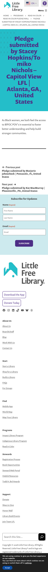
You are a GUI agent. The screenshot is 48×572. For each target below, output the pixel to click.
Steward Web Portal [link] (11, 470)
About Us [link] (6, 326)
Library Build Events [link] (11, 516)
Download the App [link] (14, 294)
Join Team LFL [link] (8, 521)
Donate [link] (5, 499)
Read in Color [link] (8, 446)
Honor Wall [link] (7, 510)
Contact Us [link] (7, 348)
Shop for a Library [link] (10, 371)
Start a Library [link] (8, 366)
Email (9, 226)
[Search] (41, 536)
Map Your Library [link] (10, 417)
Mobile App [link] (7, 406)
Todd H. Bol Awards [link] (11, 481)
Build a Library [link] (8, 377)
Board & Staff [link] (8, 331)
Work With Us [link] (8, 342)
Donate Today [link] (11, 303)
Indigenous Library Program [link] (14, 441)
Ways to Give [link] (8, 505)
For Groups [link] (7, 388)
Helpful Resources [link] (10, 476)
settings (28, 563)
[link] (44, 3)
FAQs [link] (4, 382)
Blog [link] (4, 337)
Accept (7, 568)
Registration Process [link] (11, 459)
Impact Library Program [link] (12, 435)
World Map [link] (7, 411)
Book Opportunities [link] (11, 464)
